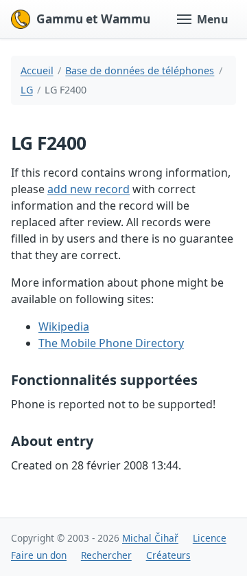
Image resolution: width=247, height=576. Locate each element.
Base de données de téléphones (139, 70)
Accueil (37, 70)
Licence (209, 537)
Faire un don (39, 555)
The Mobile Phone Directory (111, 343)
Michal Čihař (150, 537)
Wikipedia (63, 326)
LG (27, 89)
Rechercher (106, 555)
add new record (88, 189)
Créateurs (168, 555)
